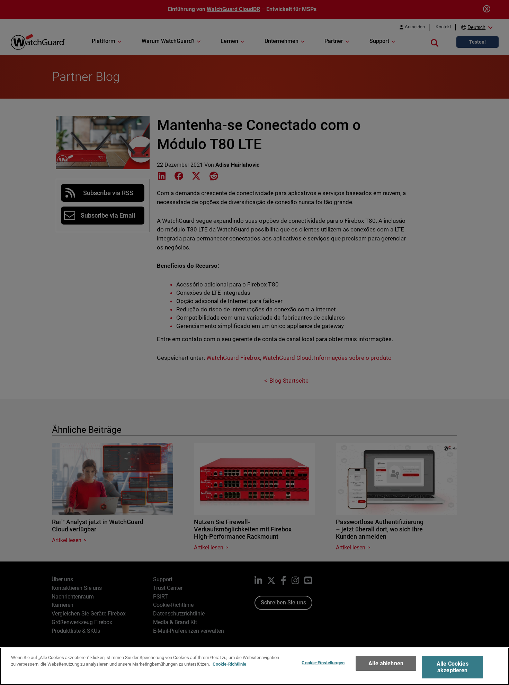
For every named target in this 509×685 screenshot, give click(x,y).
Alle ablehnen (385, 663)
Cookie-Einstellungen (323, 662)
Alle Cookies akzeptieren (452, 667)
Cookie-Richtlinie (229, 664)
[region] (254, 666)
